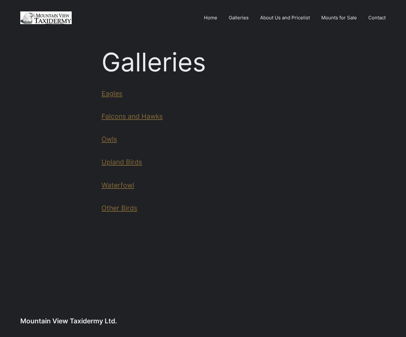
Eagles (112, 93)
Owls (109, 139)
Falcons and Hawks (132, 116)
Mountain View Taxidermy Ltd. (68, 321)
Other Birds (119, 208)
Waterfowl (118, 185)
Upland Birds (122, 162)
